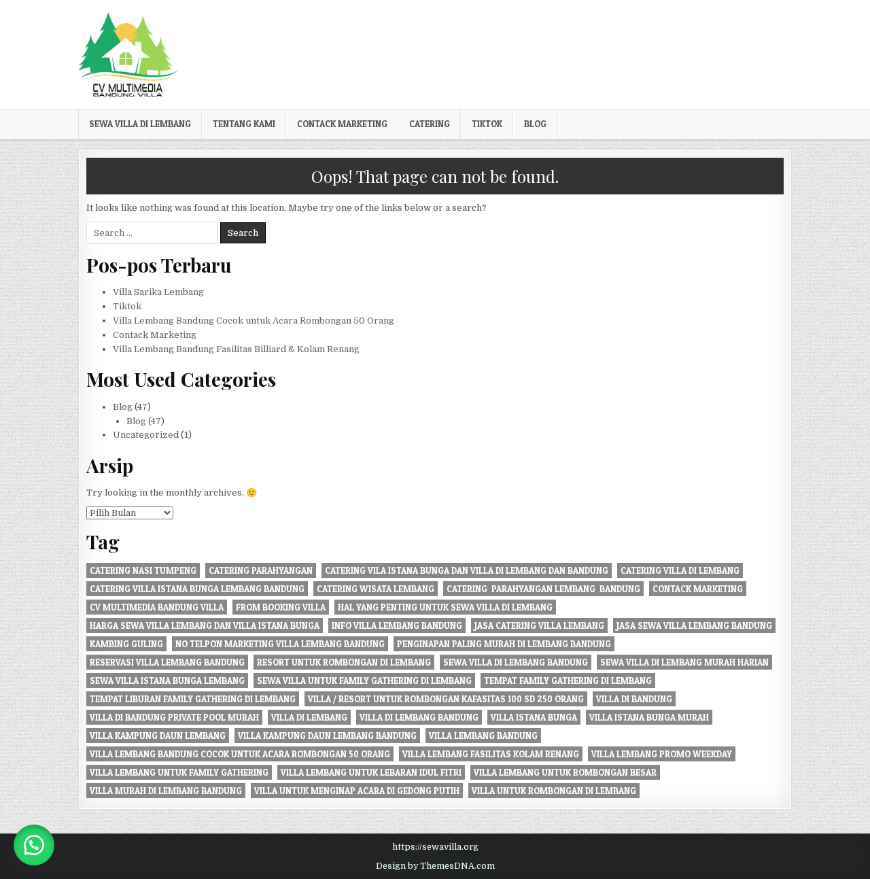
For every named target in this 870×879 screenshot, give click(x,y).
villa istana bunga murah (649, 717)
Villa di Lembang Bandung (419, 717)
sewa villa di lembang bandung (515, 662)
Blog (535, 123)
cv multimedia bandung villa (157, 607)
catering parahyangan (261, 570)
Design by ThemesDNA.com (435, 866)
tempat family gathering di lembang (568, 680)
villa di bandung (634, 698)
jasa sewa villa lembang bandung (694, 625)
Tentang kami (244, 123)
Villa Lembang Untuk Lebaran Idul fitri (371, 772)
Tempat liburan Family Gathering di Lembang (193, 698)
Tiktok (487, 123)
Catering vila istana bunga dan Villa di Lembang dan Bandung (466, 570)
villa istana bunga (534, 717)
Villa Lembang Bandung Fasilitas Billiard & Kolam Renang (236, 349)
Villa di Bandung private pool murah (174, 717)
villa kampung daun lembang (158, 735)
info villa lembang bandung (397, 625)
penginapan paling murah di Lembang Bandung (504, 643)
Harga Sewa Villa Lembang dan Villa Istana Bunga (204, 625)
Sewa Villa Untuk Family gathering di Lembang (364, 680)
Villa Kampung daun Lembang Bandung (327, 735)
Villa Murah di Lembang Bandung (166, 790)
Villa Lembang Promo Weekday (661, 753)
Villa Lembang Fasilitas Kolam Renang (490, 753)
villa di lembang (309, 717)
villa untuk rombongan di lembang (554, 790)
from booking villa (281, 607)
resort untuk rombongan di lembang (344, 662)
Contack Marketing (342, 123)
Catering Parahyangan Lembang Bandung (543, 588)
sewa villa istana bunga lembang (167, 680)
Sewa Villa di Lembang (140, 123)
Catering (429, 123)
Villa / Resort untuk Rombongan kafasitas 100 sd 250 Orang (446, 698)
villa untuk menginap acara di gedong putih (356, 790)
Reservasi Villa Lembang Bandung (167, 662)
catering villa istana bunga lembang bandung (197, 588)
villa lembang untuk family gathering (179, 772)
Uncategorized (146, 435)
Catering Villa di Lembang (680, 570)
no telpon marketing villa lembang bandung (280, 643)
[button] (34, 845)
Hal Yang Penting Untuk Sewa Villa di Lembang (445, 607)
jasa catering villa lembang (539, 625)
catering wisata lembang (375, 588)
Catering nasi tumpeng (143, 570)
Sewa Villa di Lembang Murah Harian (684, 662)
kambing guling (126, 643)
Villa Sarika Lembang (158, 292)
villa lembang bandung (483, 735)
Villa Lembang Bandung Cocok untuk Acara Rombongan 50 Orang (253, 320)
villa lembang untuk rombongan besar (565, 772)
